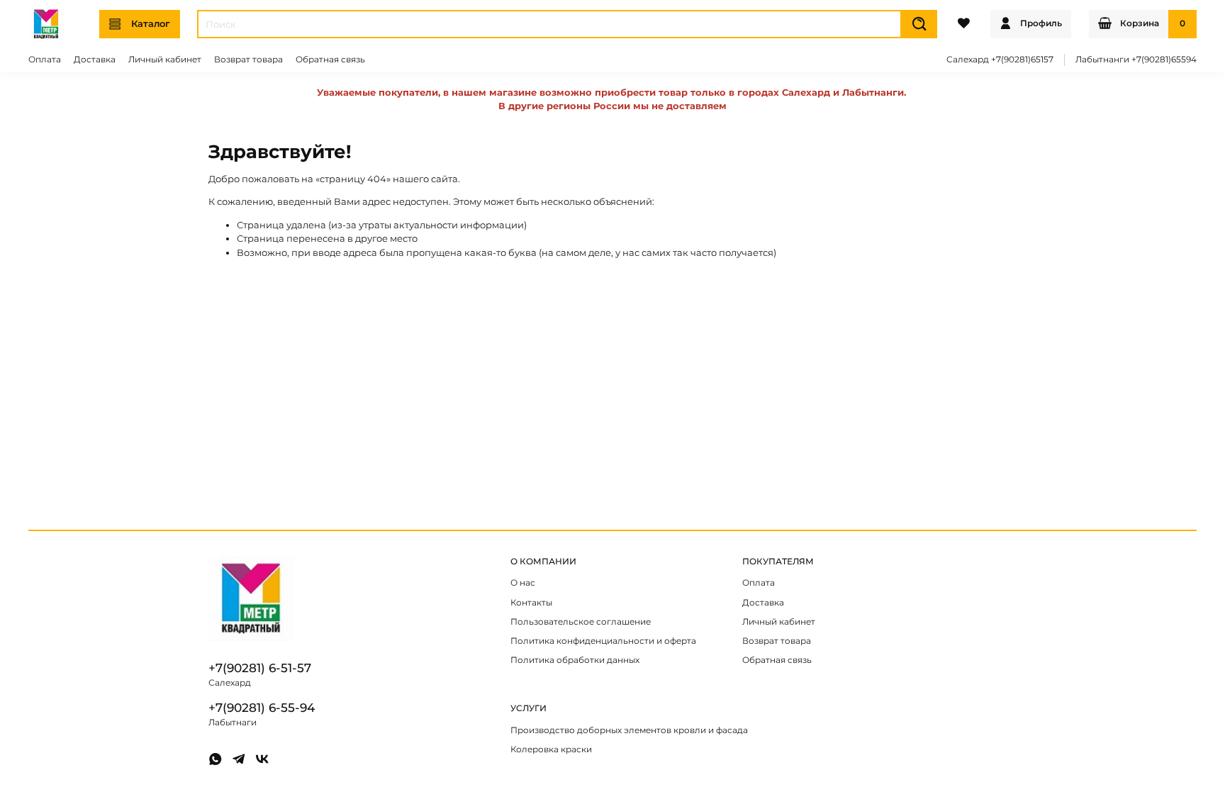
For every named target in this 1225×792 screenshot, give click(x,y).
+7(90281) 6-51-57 (259, 668)
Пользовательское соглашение (580, 622)
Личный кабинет (164, 60)
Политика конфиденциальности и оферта (603, 641)
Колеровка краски (551, 749)
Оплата (44, 60)
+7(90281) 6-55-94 (261, 708)
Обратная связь (330, 60)
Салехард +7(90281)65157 (999, 60)
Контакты (531, 603)
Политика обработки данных (574, 660)
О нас (522, 583)
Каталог (150, 23)
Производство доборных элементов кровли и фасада (629, 730)
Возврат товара (248, 60)
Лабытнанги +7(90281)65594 (1136, 60)
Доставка (95, 60)
